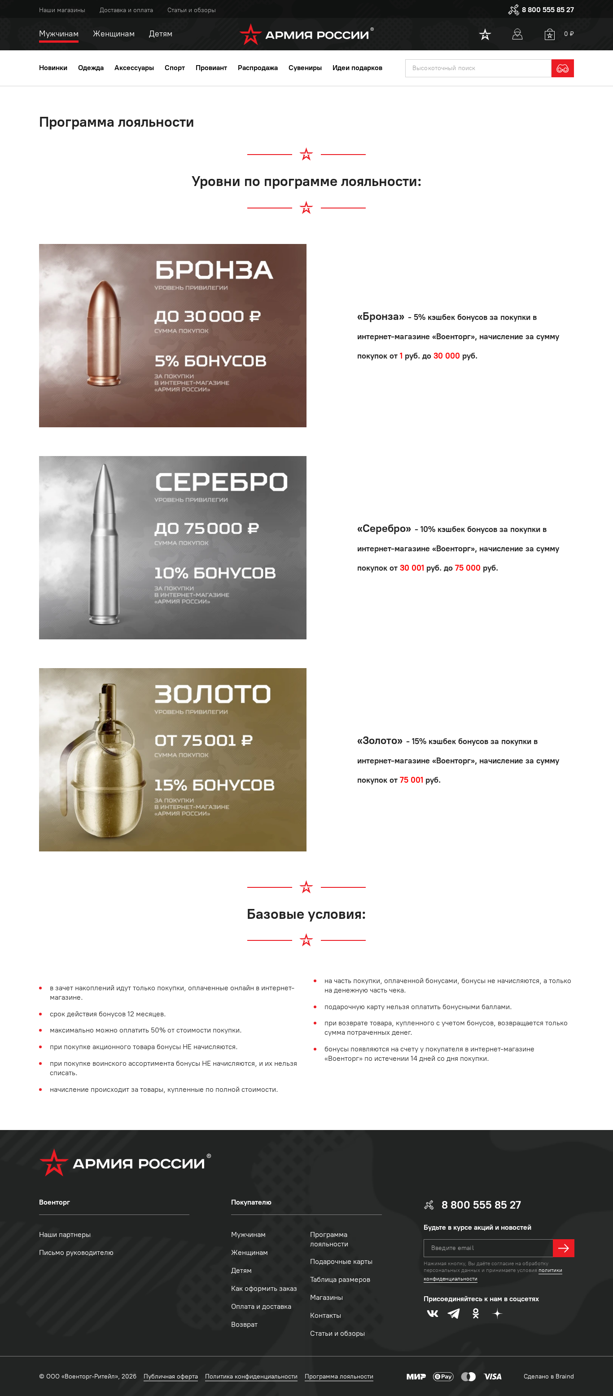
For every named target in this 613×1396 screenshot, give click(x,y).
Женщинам (249, 1252)
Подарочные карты (341, 1261)
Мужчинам (248, 1234)
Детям (241, 1270)
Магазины (326, 1297)
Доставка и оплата (126, 10)
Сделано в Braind (549, 1376)
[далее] (563, 1248)
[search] (563, 68)
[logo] (306, 34)
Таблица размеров (340, 1279)
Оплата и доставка (261, 1306)
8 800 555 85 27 (548, 9)
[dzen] (497, 1313)
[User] (517, 34)
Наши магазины (62, 10)
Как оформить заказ (264, 1288)
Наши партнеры (65, 1234)
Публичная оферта (171, 1376)
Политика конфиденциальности (251, 1376)
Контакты (325, 1315)
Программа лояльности (329, 1239)
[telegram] (454, 1313)
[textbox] (478, 68)
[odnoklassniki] (476, 1313)
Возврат (244, 1324)
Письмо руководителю (76, 1252)
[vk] (433, 1313)
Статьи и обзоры (191, 10)
